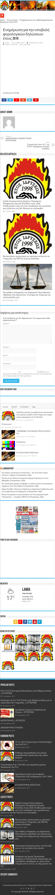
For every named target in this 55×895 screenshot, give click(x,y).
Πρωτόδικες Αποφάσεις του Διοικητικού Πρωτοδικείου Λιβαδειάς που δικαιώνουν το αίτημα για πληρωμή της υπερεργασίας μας (27, 294)
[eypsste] (27, 5)
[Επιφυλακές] (8, 445)
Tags (34, 407)
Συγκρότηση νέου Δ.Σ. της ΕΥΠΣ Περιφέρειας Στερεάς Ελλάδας (38, 146)
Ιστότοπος (7, 364)
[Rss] (15, 622)
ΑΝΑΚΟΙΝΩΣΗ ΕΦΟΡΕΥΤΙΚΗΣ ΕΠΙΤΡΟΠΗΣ (19, 139)
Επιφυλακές (21, 442)
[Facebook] (25, 622)
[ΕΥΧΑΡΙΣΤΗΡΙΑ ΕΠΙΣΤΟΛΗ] (8, 456)
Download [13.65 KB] (11, 93)
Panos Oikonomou (45, 885)
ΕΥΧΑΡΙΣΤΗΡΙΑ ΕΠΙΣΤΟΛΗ (27, 453)
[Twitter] (30, 622)
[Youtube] (35, 622)
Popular (5, 407)
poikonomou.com (19, 885)
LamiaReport (8, 468)
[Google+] (20, 622)
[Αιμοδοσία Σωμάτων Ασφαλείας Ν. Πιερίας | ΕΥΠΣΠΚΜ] (7, 713)
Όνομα (6, 347)
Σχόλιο (6, 324)
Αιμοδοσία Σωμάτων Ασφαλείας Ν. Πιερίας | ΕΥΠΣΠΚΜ (30, 711)
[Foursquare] (39, 622)
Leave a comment (11, 44)
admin (7, 43)
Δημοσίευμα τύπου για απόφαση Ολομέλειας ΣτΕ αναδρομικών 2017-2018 (33, 775)
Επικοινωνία (6, 424)
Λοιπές (41, 43)
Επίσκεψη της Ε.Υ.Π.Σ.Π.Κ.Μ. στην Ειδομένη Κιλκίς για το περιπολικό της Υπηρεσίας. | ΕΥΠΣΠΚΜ (26, 701)
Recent (14, 407)
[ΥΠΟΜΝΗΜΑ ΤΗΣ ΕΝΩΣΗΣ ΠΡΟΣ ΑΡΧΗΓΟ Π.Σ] (8, 434)
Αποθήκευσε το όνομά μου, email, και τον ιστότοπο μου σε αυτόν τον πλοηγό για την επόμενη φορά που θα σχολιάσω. (27, 374)
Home (2, 20)
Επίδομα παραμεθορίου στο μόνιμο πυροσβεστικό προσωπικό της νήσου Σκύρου (31, 755)
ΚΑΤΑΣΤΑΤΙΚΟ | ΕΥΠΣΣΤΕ (13, 720)
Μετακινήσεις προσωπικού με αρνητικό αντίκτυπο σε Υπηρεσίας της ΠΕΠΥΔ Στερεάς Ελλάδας (26, 257)
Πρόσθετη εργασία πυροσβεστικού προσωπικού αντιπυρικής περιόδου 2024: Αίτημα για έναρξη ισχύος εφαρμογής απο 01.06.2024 (34, 414)
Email (5, 355)
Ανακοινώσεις (12, 20)
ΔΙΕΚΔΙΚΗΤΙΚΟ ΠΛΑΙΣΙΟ (12, 727)
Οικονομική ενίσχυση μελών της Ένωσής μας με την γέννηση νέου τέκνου (33, 847)
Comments (24, 407)
